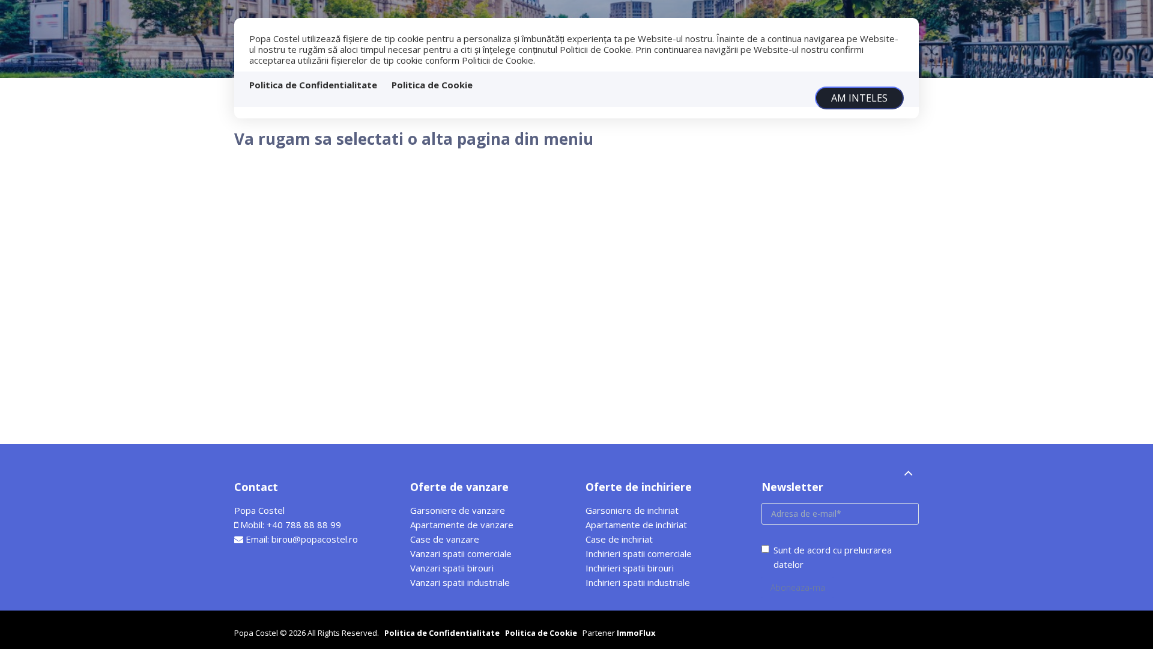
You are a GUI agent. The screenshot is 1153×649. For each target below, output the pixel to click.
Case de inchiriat (619, 539)
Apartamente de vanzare (461, 525)
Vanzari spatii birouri (452, 568)
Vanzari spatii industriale (460, 582)
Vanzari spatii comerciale (461, 553)
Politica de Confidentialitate (313, 85)
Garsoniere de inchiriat (632, 510)
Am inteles (859, 98)
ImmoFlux (636, 632)
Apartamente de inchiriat (636, 525)
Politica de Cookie (432, 85)
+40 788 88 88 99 (304, 525)
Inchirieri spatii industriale (638, 582)
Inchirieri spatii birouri (630, 568)
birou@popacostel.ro (314, 539)
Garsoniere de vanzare (457, 510)
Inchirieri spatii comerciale (639, 553)
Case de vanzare (444, 539)
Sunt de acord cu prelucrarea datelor (832, 557)
